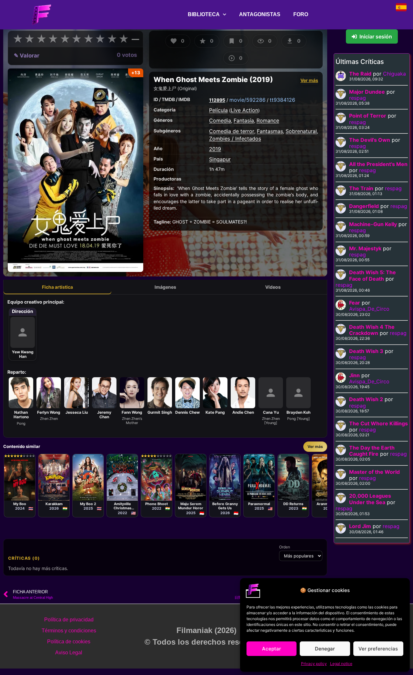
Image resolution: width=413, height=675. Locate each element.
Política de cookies (68, 641)
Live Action (244, 110)
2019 (215, 149)
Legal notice (341, 663)
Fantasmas (270, 131)
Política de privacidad (69, 619)
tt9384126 (282, 100)
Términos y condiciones (69, 630)
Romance (268, 120)
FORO (300, 14)
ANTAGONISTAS (259, 14)
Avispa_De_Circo (369, 309)
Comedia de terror (231, 131)
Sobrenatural (301, 131)
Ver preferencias (378, 649)
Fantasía (244, 120)
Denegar (325, 649)
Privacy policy (314, 663)
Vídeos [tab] (273, 287)
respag (357, 98)
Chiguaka (394, 73)
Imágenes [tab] (165, 287)
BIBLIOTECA (204, 14)
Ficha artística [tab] (57, 287)
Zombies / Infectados (235, 138)
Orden (284, 547)
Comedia (220, 120)
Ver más (309, 80)
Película (218, 110)
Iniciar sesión (375, 36)
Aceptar (271, 649)
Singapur (220, 159)
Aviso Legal (68, 652)
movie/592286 (247, 100)
